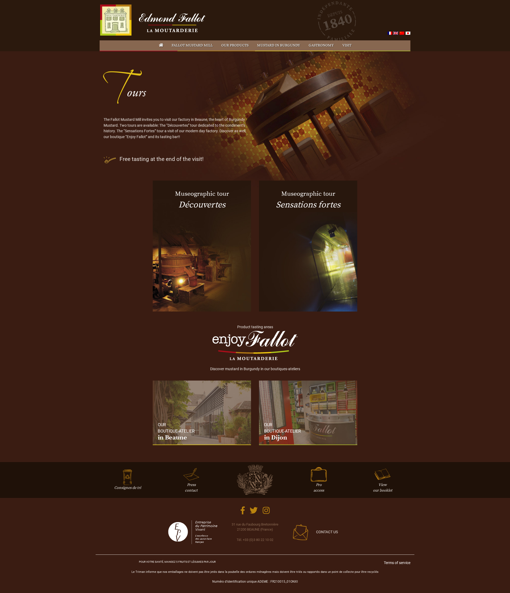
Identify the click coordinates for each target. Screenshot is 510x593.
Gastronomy (321, 45)
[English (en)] (395, 33)
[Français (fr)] (390, 33)
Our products (235, 45)
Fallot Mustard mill (192, 45)
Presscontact (191, 488)
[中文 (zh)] (402, 33)
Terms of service (397, 563)
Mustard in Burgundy (278, 45)
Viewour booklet (382, 488)
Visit (346, 45)
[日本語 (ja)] (408, 33)
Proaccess (318, 488)
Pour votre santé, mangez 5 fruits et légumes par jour (177, 561)
